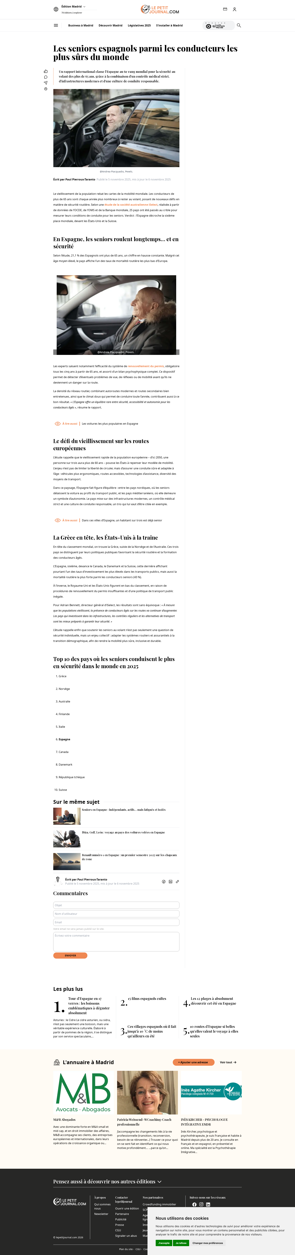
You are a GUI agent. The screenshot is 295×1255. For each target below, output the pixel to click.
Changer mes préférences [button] (208, 1243)
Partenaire (122, 1214)
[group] (230, 25)
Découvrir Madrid (110, 25)
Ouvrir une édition (127, 1208)
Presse (119, 1225)
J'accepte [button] (164, 1243)
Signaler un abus (126, 1236)
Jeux (145, 1230)
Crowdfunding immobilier (159, 1204)
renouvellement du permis (146, 366)
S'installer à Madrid (169, 25)
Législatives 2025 (139, 25)
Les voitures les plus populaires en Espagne (110, 423)
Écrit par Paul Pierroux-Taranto (74, 179)
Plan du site (126, 1249)
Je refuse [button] (181, 1243)
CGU (118, 1230)
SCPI (146, 1210)
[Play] (230, 25)
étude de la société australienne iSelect (131, 205)
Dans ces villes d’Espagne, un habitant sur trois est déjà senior (122, 520)
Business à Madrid (80, 25)
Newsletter (101, 1214)
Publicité (120, 1219)
